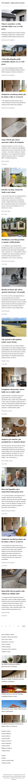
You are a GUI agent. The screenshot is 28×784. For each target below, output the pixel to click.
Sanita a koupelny (5, 161)
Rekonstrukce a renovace (7, 410)
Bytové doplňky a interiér (7, 460)
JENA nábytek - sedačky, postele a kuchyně (13, 3)
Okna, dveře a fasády (6, 211)
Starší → (24, 626)
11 (18, 626)
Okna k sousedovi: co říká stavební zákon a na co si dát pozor (12, 26)
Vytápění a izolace (5, 360)
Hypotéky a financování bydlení (8, 510)
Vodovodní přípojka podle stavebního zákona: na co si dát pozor (13, 61)
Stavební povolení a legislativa (8, 40)
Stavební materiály (5, 311)
